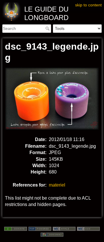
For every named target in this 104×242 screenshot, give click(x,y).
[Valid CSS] (88, 228)
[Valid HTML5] (64, 228)
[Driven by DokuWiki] (52, 234)
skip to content (88, 5)
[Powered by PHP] (39, 228)
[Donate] (15, 228)
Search (48, 28)
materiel (57, 185)
